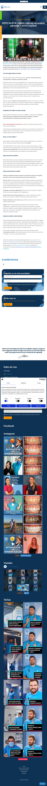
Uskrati (8, 405)
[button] (13, 615)
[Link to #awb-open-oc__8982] (1, 15)
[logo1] (5, 6)
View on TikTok (23, 759)
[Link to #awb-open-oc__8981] (1, 33)
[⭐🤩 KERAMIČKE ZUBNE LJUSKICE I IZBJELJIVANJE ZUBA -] (32, 445)
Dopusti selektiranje (23, 405)
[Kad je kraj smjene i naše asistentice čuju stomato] (13, 445)
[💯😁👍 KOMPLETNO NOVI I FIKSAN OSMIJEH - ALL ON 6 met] (32, 524)
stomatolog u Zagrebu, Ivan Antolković (21, 245)
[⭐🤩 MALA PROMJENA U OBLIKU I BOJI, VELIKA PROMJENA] (32, 504)
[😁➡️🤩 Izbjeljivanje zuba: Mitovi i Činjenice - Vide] (13, 504)
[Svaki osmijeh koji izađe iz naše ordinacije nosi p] (13, 465)
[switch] (17, 401)
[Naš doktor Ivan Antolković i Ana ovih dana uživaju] (13, 524)
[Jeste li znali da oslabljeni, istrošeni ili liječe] (13, 485)
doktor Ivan (22, 240)
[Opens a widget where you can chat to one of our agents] (42, 783)
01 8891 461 (9, 374)
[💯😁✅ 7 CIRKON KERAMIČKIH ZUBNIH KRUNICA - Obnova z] (32, 465)
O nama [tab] (39, 383)
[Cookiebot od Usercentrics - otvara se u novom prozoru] (40, 379)
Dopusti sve (38, 405)
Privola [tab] (8, 383)
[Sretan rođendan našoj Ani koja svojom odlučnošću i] (32, 544)
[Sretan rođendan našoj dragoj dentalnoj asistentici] (32, 485)
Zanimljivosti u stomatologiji (23, 19)
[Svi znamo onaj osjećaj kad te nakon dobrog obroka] (13, 544)
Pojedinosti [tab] (23, 383)
